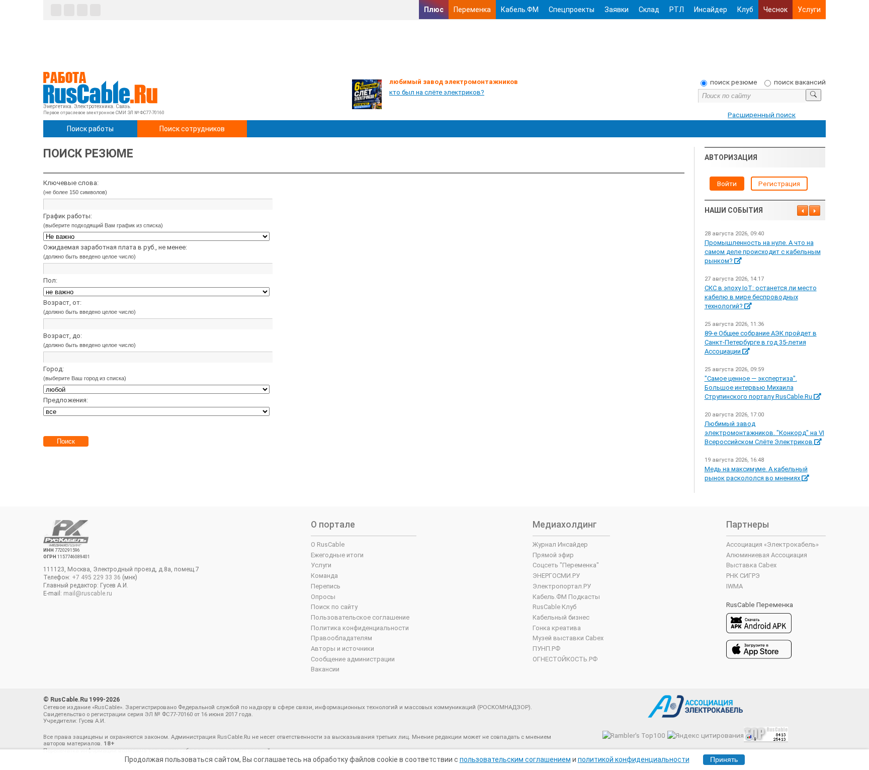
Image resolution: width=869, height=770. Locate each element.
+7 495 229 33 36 (96, 577)
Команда (324, 575)
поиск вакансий (800, 82)
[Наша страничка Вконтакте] (56, 10)
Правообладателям (341, 638)
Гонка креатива (557, 628)
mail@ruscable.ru (87, 593)
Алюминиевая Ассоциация (766, 555)
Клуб (745, 10)
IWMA (734, 586)
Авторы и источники (342, 648)
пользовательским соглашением (515, 759)
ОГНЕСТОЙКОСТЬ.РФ (565, 659)
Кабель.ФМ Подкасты (566, 597)
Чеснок (775, 10)
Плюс (434, 10)
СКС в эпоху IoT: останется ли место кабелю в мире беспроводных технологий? (761, 297)
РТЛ (676, 10)
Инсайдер (710, 10)
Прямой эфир (553, 555)
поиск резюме (733, 82)
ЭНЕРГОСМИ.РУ (556, 575)
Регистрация (779, 184)
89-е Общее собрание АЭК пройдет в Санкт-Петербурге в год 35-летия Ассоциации (761, 342)
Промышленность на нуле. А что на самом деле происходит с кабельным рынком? (763, 252)
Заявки (616, 10)
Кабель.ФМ (520, 10)
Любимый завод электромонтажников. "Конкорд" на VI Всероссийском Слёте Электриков (764, 433)
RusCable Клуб (554, 607)
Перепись (325, 586)
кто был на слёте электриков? (436, 92)
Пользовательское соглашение (360, 617)
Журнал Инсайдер (560, 544)
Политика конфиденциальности (360, 628)
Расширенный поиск (762, 115)
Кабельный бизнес (561, 617)
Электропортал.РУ (562, 586)
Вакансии (325, 669)
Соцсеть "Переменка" (566, 565)
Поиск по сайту (334, 607)
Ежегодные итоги (337, 555)
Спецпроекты (571, 10)
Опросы (323, 597)
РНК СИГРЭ (743, 575)
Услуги (809, 10)
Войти (727, 184)
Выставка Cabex (751, 565)
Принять (724, 759)
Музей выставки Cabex (568, 638)
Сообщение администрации (353, 659)
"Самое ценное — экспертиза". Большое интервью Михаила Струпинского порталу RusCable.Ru (759, 387)
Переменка (472, 10)
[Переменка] (95, 10)
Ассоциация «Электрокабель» (772, 544)
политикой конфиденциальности (633, 759)
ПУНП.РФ (546, 648)
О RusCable (327, 544)
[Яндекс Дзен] (82, 10)
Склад (649, 10)
